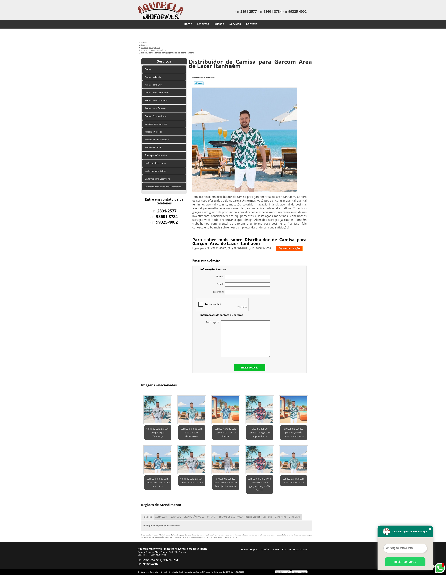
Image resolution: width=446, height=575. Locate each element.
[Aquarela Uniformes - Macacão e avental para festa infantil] (158, 7)
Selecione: (147, 516)
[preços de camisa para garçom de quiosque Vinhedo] (293, 409)
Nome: (220, 276)
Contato (251, 24)
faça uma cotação (289, 248)
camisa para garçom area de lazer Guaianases (191, 432)
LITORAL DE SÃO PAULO (231, 516)
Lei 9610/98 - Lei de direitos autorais (221, 537)
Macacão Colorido (153, 131)
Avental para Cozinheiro (156, 100)
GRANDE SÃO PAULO (194, 516)
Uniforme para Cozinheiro (157, 178)
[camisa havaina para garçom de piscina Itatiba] (225, 409)
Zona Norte (280, 516)
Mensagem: (213, 322)
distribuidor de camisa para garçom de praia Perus (259, 432)
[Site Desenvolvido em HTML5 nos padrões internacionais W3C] (283, 571)
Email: (221, 284)
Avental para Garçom (155, 108)
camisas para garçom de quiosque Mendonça (157, 432)
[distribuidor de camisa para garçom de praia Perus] (259, 409)
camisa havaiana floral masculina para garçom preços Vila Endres (259, 484)
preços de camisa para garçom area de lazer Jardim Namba (225, 482)
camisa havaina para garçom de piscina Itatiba (225, 432)
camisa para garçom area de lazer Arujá (293, 480)
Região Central (252, 516)
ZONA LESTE (161, 516)
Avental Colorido (153, 76)
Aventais (149, 69)
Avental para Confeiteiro (156, 92)
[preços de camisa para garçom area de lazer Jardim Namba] (225, 459)
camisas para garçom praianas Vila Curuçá (191, 480)
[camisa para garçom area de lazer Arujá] (293, 459)
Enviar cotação (249, 367)
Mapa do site (300, 549)
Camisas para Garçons (156, 123)
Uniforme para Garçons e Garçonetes (163, 186)
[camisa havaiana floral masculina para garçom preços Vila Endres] (259, 459)
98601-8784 (272, 11)
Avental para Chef (153, 84)
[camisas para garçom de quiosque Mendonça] (157, 409)
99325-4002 (297, 11)
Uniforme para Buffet (155, 170)
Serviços (235, 24)
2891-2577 (248, 11)
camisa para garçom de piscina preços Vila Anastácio (158, 482)
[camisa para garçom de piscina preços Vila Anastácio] (157, 459)
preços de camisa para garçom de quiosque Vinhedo (293, 432)
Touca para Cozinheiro (156, 155)
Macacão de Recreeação (157, 139)
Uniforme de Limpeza (155, 163)
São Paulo (267, 516)
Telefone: (219, 291)
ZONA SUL (176, 516)
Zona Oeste (294, 516)
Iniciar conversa (405, 562)
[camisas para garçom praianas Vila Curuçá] (191, 459)
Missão (219, 24)
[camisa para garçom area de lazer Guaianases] (191, 409)
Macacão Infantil (153, 147)
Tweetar (199, 83)
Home (188, 24)
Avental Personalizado (155, 116)
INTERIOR (211, 516)
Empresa (203, 24)
